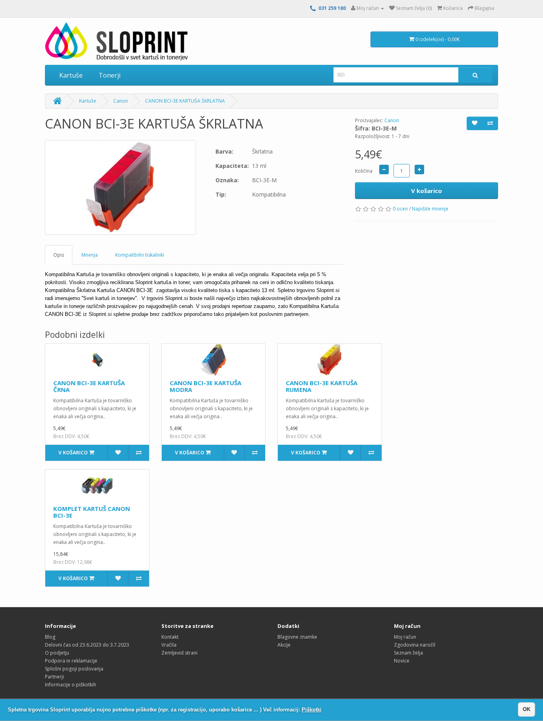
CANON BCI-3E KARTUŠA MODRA (205, 386)
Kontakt (169, 636)
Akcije (284, 644)
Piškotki (312, 710)
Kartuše (71, 75)
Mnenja (89, 254)
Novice (401, 660)
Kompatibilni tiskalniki (139, 254)
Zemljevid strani (179, 652)
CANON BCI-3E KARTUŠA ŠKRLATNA (185, 100)
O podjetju (57, 652)
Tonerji (109, 75)
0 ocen (400, 208)
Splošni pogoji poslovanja (74, 668)
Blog (50, 636)
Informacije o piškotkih (70, 684)
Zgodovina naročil (414, 644)
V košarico (426, 191)
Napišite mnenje (430, 208)
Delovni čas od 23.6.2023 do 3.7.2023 (87, 644)
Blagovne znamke (297, 636)
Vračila (168, 644)
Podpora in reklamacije (71, 660)
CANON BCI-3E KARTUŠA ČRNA (89, 386)
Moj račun (405, 636)
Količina (363, 171)
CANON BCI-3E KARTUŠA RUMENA (321, 386)
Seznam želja (408, 652)
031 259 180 (332, 8)
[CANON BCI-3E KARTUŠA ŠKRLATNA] (120, 187)
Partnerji (54, 676)
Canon (120, 100)
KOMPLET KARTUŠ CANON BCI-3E (91, 512)
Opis (58, 254)
